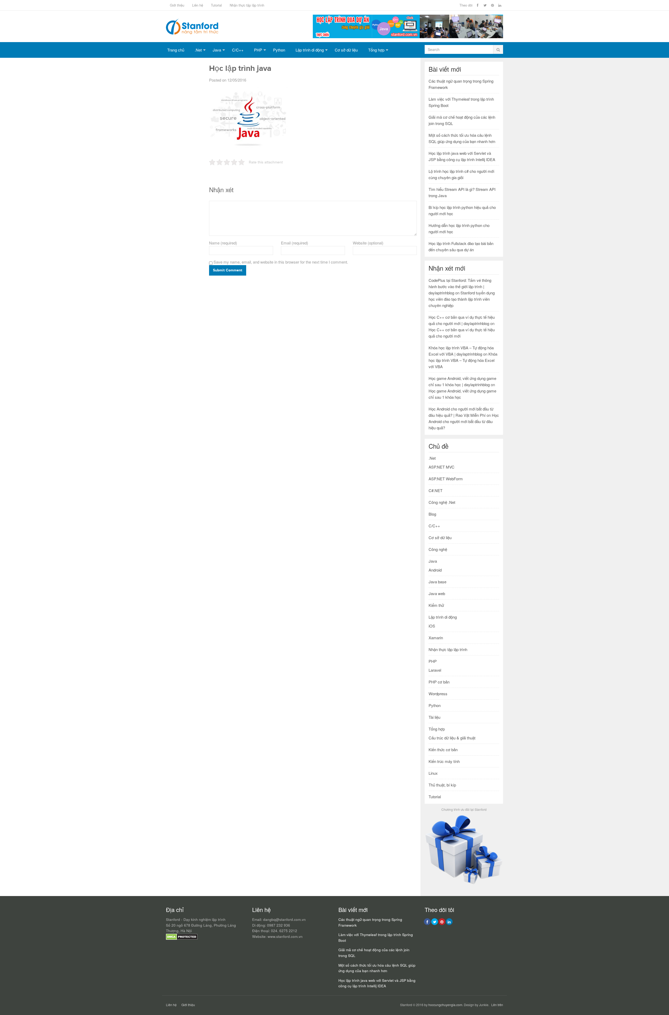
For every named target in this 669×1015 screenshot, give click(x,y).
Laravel (435, 670)
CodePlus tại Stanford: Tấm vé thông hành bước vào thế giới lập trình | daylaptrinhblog (460, 286)
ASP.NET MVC (441, 467)
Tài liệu (434, 717)
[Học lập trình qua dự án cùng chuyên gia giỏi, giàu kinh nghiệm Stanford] (408, 36)
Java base (437, 581)
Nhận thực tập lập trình (247, 5)
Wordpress (438, 693)
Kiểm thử (436, 605)
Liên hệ (197, 5)
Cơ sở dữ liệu (346, 50)
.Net (198, 50)
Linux (433, 773)
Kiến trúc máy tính (444, 761)
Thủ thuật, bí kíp (442, 785)
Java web (437, 593)
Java (217, 50)
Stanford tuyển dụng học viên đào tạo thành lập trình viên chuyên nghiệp (462, 299)
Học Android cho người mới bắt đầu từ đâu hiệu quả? (464, 421)
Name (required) (223, 243)
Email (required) (294, 243)
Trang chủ (175, 50)
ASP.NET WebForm (446, 478)
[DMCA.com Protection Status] (182, 938)
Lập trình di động (310, 50)
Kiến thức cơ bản (443, 749)
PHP (258, 50)
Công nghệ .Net (442, 502)
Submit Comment (227, 270)
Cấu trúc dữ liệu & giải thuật (452, 737)
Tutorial (216, 5)
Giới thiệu (177, 5)
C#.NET (435, 490)
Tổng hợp (376, 50)
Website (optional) (368, 243)
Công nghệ (438, 549)
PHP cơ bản (439, 682)
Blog (432, 514)
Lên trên (497, 1004)
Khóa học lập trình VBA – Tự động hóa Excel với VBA (463, 360)
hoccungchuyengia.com (445, 1004)
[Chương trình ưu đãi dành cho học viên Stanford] (464, 884)
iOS (432, 626)
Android (435, 570)
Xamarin (436, 637)
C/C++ (238, 50)
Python (279, 50)
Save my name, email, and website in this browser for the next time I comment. (281, 262)
